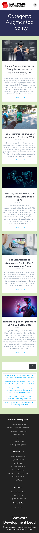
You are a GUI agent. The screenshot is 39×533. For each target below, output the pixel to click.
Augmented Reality (18, 460)
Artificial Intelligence (18, 456)
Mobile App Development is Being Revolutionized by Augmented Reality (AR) (19, 69)
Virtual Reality (18, 463)
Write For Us (18, 508)
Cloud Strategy (18, 495)
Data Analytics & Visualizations (18, 473)
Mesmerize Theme (26, 529)
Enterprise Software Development (18, 428)
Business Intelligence (18, 466)
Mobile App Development (18, 431)
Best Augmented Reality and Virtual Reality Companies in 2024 (19, 196)
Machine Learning (18, 470)
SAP (18, 438)
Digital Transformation (18, 499)
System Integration (18, 441)
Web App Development (18, 445)
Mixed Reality (18, 480)
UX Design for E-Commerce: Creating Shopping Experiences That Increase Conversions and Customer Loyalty (19, 390)
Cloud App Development (18, 424)
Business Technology (18, 492)
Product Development (18, 434)
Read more (19, 97)
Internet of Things (18, 477)
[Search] (32, 366)
